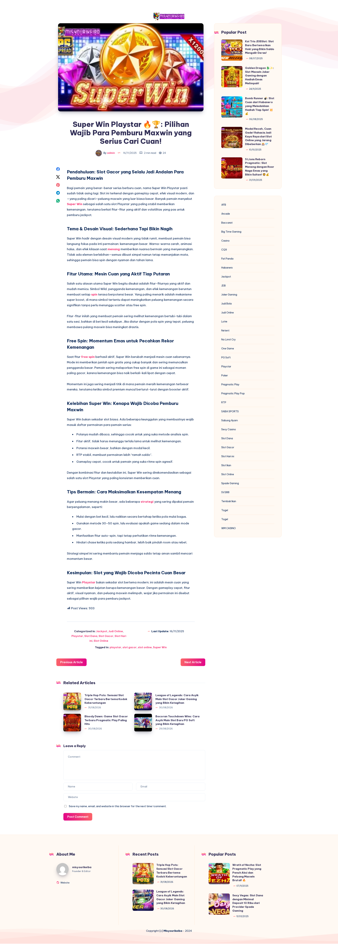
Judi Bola (226, 303)
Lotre (224, 321)
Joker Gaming (229, 294)
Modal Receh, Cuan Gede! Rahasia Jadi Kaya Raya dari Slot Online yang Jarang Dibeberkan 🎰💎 (258, 136)
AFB (223, 204)
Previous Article (71, 662)
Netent (225, 330)
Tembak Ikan (228, 501)
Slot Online (101, 640)
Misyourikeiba (173, 930)
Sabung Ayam (229, 420)
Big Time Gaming (231, 231)
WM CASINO (228, 528)
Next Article (192, 662)
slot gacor (130, 647)
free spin (88, 357)
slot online (145, 647)
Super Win (74, 204)
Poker (224, 375)
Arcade (225, 213)
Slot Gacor (106, 636)
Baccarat (227, 222)
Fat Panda (227, 258)
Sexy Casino (228, 429)
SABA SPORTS (230, 411)
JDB (223, 285)
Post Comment (77, 816)
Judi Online (115, 631)
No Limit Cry (228, 339)
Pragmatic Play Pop (233, 393)
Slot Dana (90, 636)
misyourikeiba (81, 867)
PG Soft (226, 357)
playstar (115, 647)
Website (65, 882)
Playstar (89, 582)
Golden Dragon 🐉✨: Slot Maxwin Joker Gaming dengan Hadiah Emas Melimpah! (259, 75)
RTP (223, 402)
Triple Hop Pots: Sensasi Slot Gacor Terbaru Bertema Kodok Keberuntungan (105, 699)
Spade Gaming (230, 483)
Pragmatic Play (230, 384)
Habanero (227, 267)
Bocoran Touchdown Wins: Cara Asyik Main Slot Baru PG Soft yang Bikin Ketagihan (177, 720)
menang (114, 249)
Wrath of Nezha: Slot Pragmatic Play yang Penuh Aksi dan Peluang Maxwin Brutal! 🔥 (246, 872)
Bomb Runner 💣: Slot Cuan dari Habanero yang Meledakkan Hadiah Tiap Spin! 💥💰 (259, 106)
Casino (225, 240)
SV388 (225, 492)
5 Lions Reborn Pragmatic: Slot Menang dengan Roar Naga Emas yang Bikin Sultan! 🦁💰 (259, 167)
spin (94, 294)
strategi (147, 502)
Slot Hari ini (227, 456)
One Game (227, 348)
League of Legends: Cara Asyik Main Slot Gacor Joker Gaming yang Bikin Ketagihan (177, 699)
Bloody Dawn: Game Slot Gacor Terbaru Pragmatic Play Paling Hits (106, 720)
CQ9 (224, 249)
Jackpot (101, 631)
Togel (224, 510)
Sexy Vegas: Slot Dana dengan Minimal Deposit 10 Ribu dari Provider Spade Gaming (247, 903)
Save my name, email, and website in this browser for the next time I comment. (117, 806)
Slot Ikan (226, 465)
